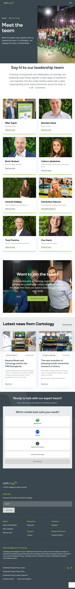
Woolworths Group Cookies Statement (15, 575)
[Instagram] (71, 573)
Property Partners (57, 535)
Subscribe (9, 510)
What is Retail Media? (10, 525)
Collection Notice (8, 579)
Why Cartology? (8, 529)
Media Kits (30, 525)
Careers (29, 535)
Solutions (54, 525)
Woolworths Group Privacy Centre (14, 568)
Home (4, 18)
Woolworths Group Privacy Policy (14, 571)
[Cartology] (9, 3)
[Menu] (69, 3)
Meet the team (7, 532)
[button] (37, 298)
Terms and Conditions (24, 579)
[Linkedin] (68, 573)
